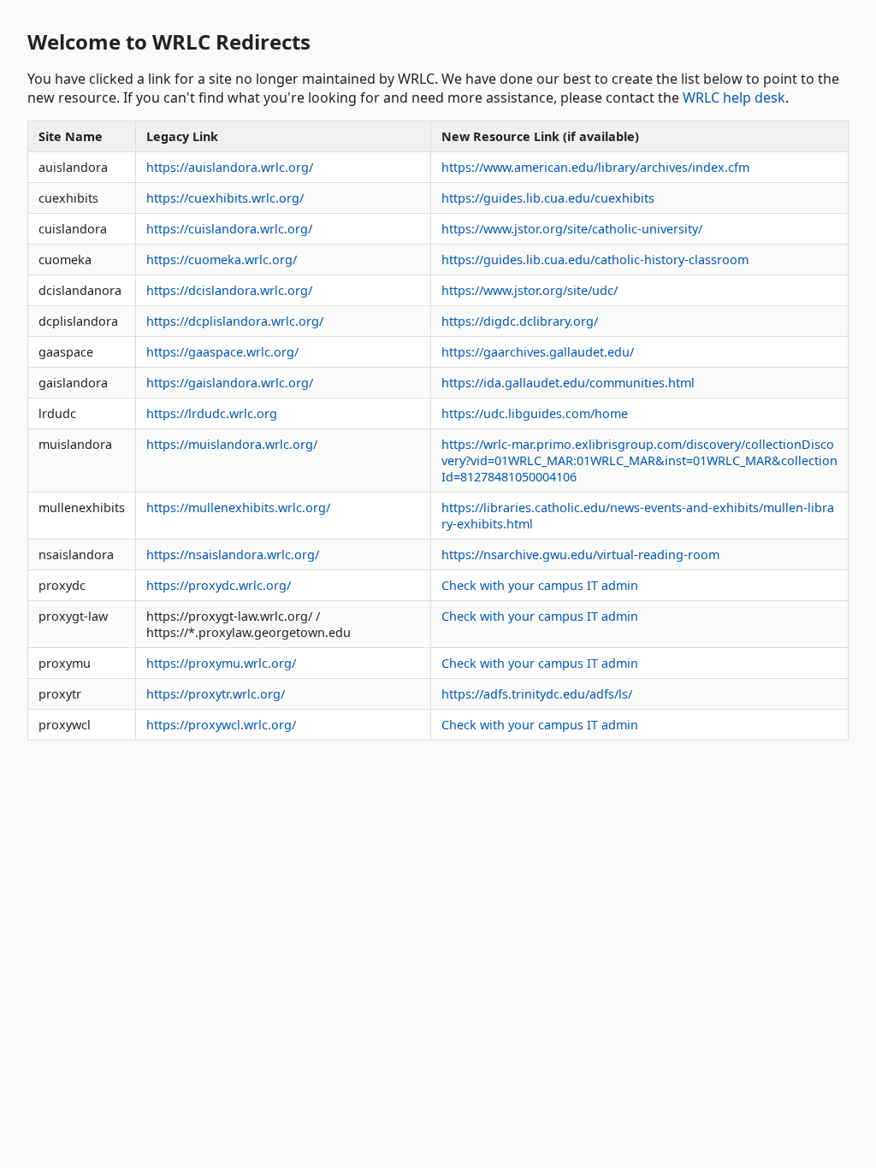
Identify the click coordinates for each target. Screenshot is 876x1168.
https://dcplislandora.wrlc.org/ (234, 321)
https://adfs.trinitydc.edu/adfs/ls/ (536, 694)
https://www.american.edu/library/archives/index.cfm (595, 167)
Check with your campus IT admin (539, 585)
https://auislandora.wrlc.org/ (229, 167)
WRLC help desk (734, 97)
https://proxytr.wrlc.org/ (215, 694)
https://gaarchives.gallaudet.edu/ (537, 352)
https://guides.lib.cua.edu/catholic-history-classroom (595, 259)
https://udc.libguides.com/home (534, 413)
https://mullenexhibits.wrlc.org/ (238, 507)
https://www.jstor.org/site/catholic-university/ (571, 229)
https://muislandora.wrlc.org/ (231, 444)
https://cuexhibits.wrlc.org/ (225, 198)
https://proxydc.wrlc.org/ (218, 585)
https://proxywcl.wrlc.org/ (221, 725)
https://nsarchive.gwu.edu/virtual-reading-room (580, 554)
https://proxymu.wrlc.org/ (221, 663)
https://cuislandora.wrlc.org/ (229, 229)
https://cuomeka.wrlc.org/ (221, 259)
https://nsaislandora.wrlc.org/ (232, 554)
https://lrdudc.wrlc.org (211, 413)
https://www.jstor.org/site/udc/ (529, 290)
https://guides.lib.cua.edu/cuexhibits (547, 198)
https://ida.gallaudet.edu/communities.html (568, 383)
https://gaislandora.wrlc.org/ (229, 383)
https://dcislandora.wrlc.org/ (229, 290)
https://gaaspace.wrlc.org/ (222, 352)
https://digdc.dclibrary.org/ (519, 321)
